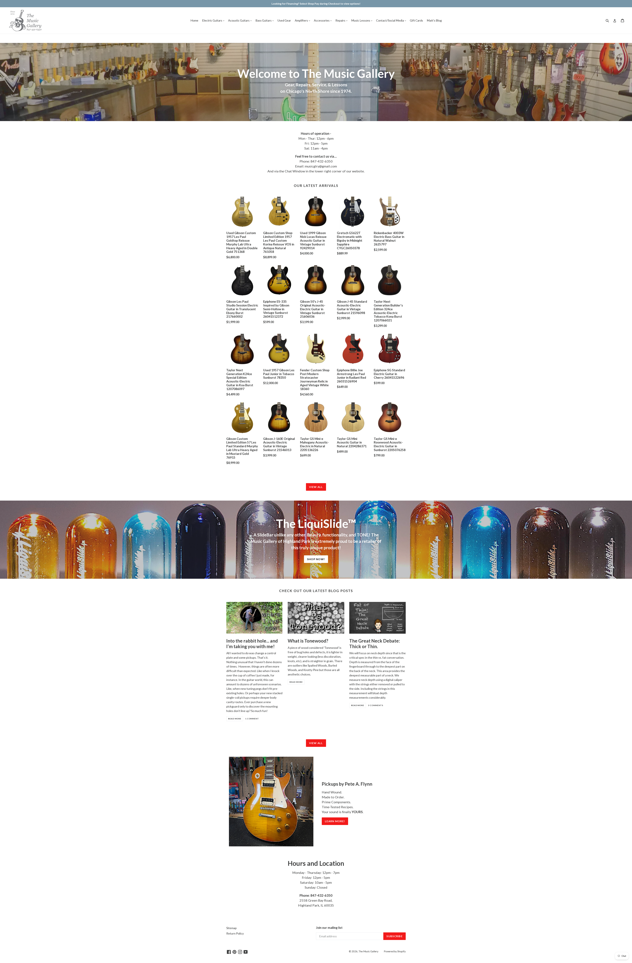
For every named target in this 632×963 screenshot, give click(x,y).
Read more (234, 718)
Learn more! (335, 821)
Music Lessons (361, 20)
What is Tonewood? (308, 641)
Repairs (340, 20)
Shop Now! (316, 559)
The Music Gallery (368, 951)
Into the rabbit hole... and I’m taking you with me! (252, 643)
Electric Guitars (212, 20)
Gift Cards (416, 20)
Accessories (322, 20)
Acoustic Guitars (239, 20)
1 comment (252, 718)
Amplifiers (301, 20)
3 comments (375, 705)
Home (194, 20)
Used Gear (284, 20)
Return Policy (235, 933)
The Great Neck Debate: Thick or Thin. (374, 643)
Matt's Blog (434, 20)
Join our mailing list (329, 927)
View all (316, 486)
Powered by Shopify (395, 951)
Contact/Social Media (390, 20)
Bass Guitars (263, 20)
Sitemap (231, 928)
